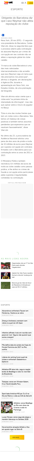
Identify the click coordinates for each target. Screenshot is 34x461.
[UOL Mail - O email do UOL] (22, 3)
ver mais (15, 437)
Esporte (17, 9)
